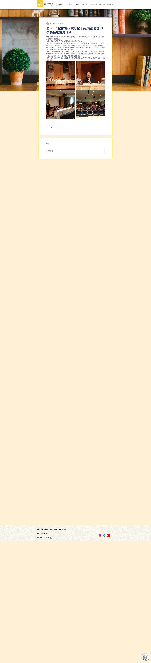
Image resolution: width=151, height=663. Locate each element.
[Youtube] (108, 535)
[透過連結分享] (51, 128)
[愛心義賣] (145, 657)
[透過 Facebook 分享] (47, 128)
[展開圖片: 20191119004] (90, 104)
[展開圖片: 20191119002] (90, 75)
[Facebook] (104, 535)
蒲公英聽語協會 (53, 3)
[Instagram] (100, 535)
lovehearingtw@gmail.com (49, 538)
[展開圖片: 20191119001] (60, 75)
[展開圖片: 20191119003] (60, 104)
